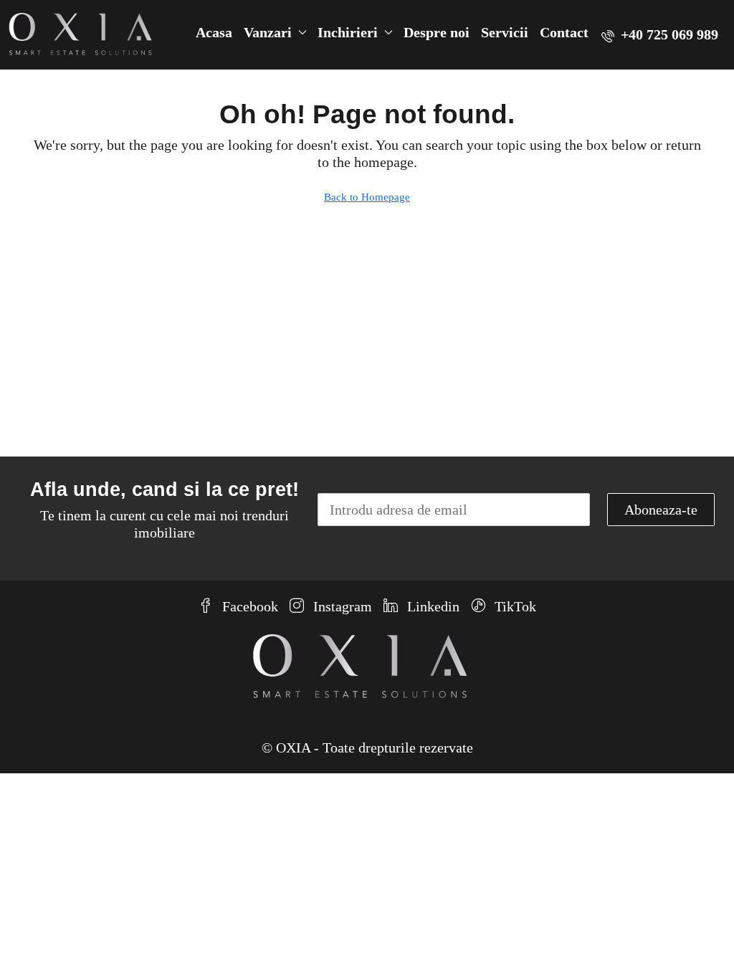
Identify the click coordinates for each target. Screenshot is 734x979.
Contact (564, 32)
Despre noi (437, 32)
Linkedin (431, 606)
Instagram (341, 606)
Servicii (504, 32)
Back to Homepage (367, 197)
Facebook (248, 606)
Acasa (214, 32)
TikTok (513, 606)
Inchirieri (348, 32)
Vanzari (268, 32)
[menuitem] (659, 34)
